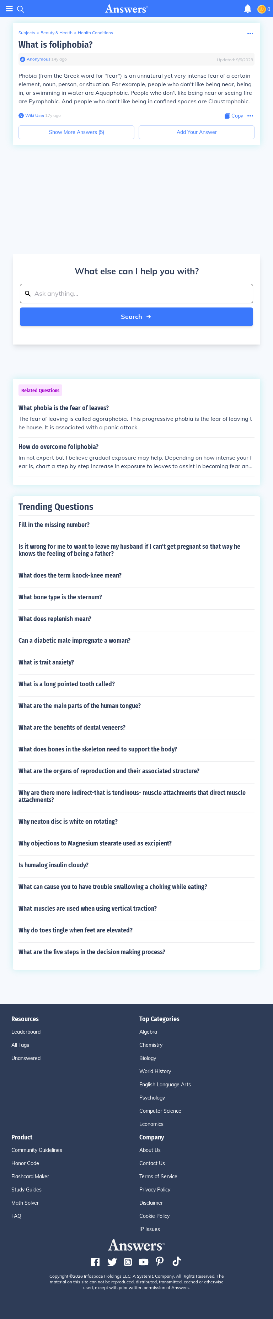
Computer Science (160, 1111)
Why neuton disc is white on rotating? (68, 822)
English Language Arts (165, 1084)
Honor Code (25, 1163)
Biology (147, 1058)
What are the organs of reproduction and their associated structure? (108, 771)
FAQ (16, 1216)
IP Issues (149, 1229)
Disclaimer (151, 1203)
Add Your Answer (197, 132)
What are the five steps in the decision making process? (91, 952)
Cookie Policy (154, 1216)
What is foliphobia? (55, 44)
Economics (151, 1124)
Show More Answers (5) (76, 132)
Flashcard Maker (30, 1176)
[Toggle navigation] (9, 8)
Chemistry (150, 1045)
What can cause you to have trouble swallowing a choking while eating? (112, 887)
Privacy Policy (154, 1189)
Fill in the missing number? (54, 525)
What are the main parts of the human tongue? (79, 706)
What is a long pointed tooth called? (66, 684)
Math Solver (25, 1203)
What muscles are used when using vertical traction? (87, 908)
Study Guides (26, 1189)
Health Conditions (95, 32)
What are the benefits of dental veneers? (71, 727)
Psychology (152, 1098)
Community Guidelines (36, 1150)
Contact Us (152, 1163)
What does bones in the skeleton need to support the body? (97, 749)
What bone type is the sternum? (60, 597)
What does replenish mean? (54, 619)
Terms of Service (158, 1176)
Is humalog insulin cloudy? (53, 865)
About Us (150, 1150)
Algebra (148, 1032)
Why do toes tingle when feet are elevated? (75, 930)
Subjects (26, 32)
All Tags (20, 1045)
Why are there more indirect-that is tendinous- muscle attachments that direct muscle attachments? (132, 796)
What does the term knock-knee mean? (70, 575)
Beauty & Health (57, 32)
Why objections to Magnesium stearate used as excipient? (95, 843)
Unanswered (26, 1058)
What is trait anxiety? (46, 662)
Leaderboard (26, 1032)
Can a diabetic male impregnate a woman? (74, 641)
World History (155, 1071)
